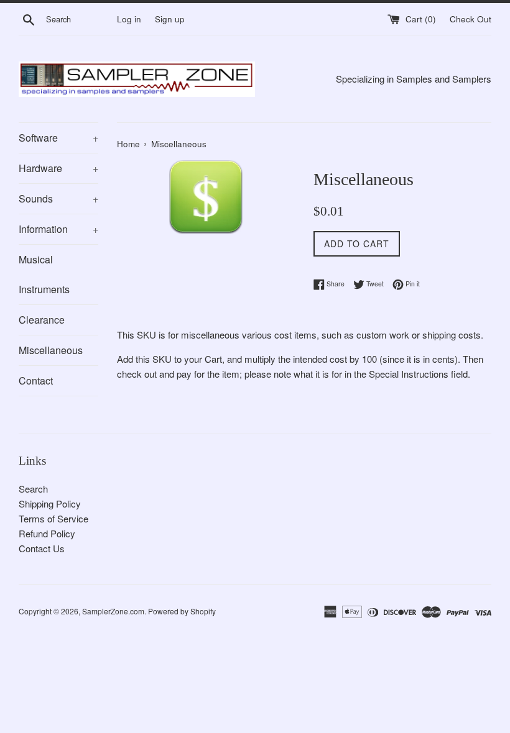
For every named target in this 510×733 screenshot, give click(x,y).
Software (58, 137)
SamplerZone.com (113, 611)
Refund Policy (47, 533)
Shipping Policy (50, 503)
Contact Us (42, 548)
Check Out (470, 19)
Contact (36, 380)
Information (58, 229)
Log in (129, 19)
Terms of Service (53, 518)
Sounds (58, 198)
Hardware (58, 168)
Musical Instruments (44, 274)
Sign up (170, 19)
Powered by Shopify (182, 611)
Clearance (42, 319)
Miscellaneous (51, 350)
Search (33, 488)
